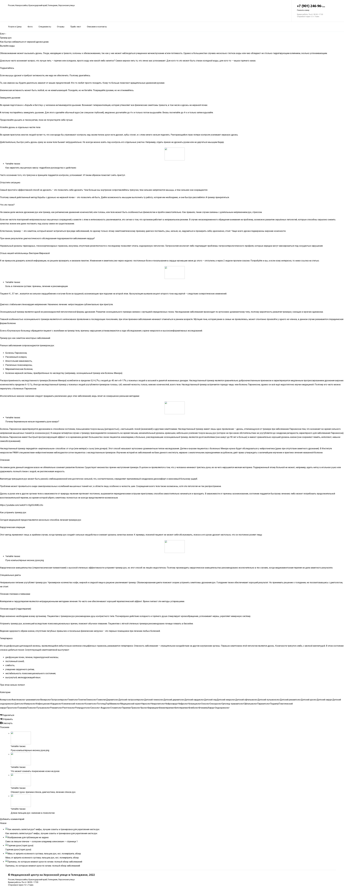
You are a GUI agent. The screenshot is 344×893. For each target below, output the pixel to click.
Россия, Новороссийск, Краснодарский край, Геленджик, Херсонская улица (41, 5)
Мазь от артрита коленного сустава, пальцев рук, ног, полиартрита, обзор (42, 857)
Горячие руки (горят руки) (18, 849)
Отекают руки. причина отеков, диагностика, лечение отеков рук (43, 792)
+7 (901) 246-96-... (311, 7)
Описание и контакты (97, 26)
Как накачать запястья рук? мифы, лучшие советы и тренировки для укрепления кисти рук (51, 833)
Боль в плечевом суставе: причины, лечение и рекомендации (36, 286)
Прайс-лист (75, 26)
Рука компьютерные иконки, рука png (24, 560)
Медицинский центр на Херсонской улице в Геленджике (49, 874)
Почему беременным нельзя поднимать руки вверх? (32, 421)
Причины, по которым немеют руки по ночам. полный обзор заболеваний (42, 865)
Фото (30, 26)
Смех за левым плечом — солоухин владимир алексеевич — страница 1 (41, 841)
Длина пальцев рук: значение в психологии (33, 813)
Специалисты (45, 26)
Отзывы (60, 26)
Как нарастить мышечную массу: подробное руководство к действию (40, 167)
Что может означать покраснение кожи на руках (35, 771)
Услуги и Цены (15, 26)
